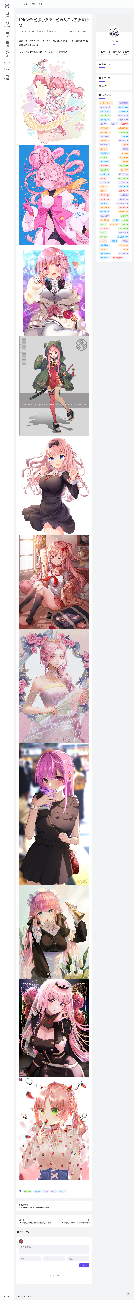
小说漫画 (123, 115)
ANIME (124, 195)
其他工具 (123, 187)
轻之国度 (123, 254)
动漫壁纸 (62, 1191)
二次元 (103, 149)
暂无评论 (25, 1231)
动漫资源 (123, 174)
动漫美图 (104, 136)
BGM (103, 241)
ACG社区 (123, 141)
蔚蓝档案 (123, 157)
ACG (125, 153)
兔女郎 (124, 170)
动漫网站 (123, 228)
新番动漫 (104, 195)
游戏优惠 (123, 182)
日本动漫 (104, 161)
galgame (104, 166)
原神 (115, 220)
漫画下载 (123, 207)
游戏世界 (104, 182)
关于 (41, 4)
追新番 (103, 249)
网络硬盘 (104, 220)
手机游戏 (123, 212)
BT (126, 249)
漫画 (103, 124)
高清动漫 (104, 199)
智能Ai (103, 187)
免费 (125, 224)
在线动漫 (104, 174)
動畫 (125, 124)
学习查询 (104, 145)
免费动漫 (123, 191)
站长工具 (104, 170)
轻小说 (103, 157)
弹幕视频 (104, 245)
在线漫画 (123, 128)
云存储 (124, 216)
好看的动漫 (123, 203)
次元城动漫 (123, 237)
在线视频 (114, 224)
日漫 (102, 233)
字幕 (114, 241)
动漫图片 (53, 1191)
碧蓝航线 (123, 132)
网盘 (125, 136)
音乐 (103, 178)
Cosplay (123, 111)
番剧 (103, 191)
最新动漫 (123, 199)
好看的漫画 (105, 254)
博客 (33, 4)
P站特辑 (45, 1191)
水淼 (125, 220)
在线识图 (104, 216)
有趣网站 (105, 132)
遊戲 (125, 149)
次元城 (103, 237)
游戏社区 (104, 153)
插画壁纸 (104, 128)
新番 (125, 145)
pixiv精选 (37, 1191)
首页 (25, 4)
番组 (125, 161)
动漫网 (103, 203)
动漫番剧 (123, 120)
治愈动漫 (123, 245)
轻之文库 (104, 258)
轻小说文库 (117, 258)
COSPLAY (123, 178)
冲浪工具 (105, 115)
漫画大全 (104, 212)
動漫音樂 (104, 207)
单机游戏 (123, 166)
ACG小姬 (52, 31)
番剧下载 (104, 141)
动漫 (114, 124)
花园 (103, 224)
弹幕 (125, 241)
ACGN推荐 (25, 31)
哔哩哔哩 (123, 233)
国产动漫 (104, 228)
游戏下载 (104, 120)
